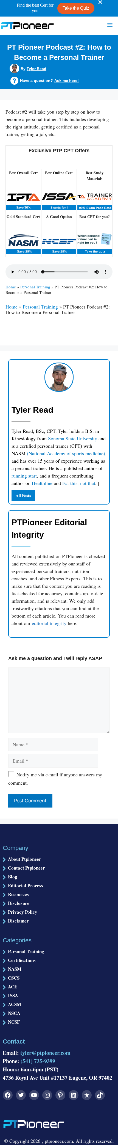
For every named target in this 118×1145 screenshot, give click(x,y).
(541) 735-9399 (38, 1061)
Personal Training (35, 286)
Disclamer (18, 920)
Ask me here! (66, 80)
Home (10, 286)
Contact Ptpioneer (26, 867)
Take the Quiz (76, 8)
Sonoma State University (73, 438)
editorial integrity (49, 623)
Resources (18, 894)
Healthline (42, 483)
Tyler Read (36, 68)
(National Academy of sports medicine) (66, 453)
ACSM (14, 1004)
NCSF (14, 1021)
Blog (12, 876)
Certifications (22, 960)
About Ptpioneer (24, 859)
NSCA (14, 1013)
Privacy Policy (22, 911)
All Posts (23, 495)
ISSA (13, 995)
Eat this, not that (78, 483)
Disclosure (18, 903)
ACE (12, 986)
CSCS (13, 977)
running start (24, 475)
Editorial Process (25, 885)
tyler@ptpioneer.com (45, 1053)
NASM (14, 969)
